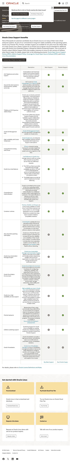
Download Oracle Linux (12, 405)
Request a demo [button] (11, 436)
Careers (47, 450)
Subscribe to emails (56, 450)
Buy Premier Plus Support (9, 26)
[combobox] (38, 3)
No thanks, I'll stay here (36, 13)
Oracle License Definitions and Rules (30, 367)
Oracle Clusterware (27, 138)
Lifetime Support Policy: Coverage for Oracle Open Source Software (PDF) (34, 54)
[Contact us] (67, 3)
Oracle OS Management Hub (30, 131)
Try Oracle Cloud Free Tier (61, 10)
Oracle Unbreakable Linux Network (29, 82)
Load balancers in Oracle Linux (31, 156)
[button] (3, 3)
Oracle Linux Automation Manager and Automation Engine (31, 252)
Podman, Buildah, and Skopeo (30, 205)
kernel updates (32, 244)
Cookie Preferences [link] (31, 450)
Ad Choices (41, 450)
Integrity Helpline (6, 453)
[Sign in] (63, 3)
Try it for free (44, 405)
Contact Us (15, 453)
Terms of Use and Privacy (19, 450)
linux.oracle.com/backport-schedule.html (31, 321)
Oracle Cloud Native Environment (31, 266)
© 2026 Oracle (5, 450)
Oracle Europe (6, 10)
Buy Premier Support (24, 26)
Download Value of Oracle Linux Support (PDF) (14, 60)
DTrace (26, 146)
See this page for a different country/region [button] (23, 18)
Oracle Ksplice (26, 222)
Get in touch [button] (44, 436)
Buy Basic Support (36, 26)
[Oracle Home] (12, 3)
